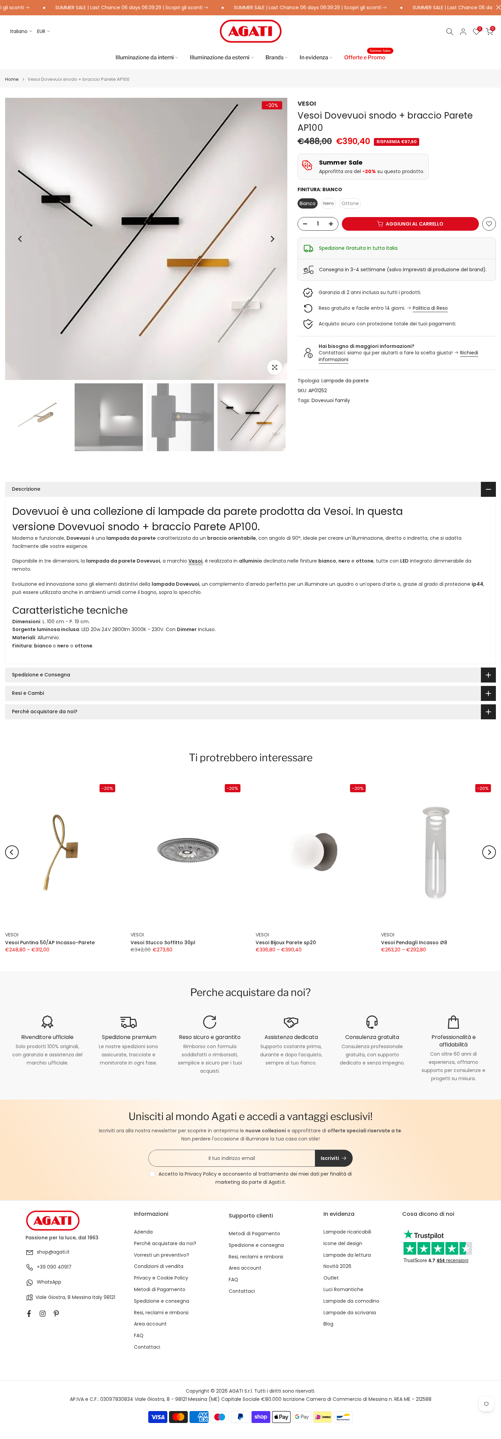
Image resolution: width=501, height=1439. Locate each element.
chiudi (496, 7)
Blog (328, 1324)
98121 (109, 1297)
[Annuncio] (103, 8)
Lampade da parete (345, 381)
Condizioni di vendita (158, 1266)
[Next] (272, 239)
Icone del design (342, 1243)
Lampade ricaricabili (347, 1232)
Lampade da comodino (351, 1301)
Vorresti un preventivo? (161, 1255)
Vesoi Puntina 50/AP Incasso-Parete (50, 942)
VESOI (307, 103)
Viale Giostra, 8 (53, 1297)
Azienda (143, 1232)
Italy (97, 1297)
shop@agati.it (53, 1252)
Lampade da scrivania (349, 1313)
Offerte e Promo (367, 57)
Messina (81, 1297)
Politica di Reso (430, 308)
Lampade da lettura (347, 1255)
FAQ (138, 1335)
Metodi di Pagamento (159, 1289)
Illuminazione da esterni (219, 57)
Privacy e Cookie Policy (161, 1278)
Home (12, 79)
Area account (150, 1324)
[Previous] (20, 239)
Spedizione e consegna (161, 1301)
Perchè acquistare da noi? (165, 1243)
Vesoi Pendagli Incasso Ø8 (414, 942)
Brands (274, 57)
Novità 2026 (337, 1266)
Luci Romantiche (343, 1289)
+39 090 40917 (54, 1267)
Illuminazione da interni (145, 57)
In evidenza (314, 57)
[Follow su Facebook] (29, 1313)
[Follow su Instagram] (42, 1313)
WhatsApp (49, 1282)
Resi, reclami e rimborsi (161, 1313)
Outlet (331, 1278)
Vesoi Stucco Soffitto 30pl (163, 942)
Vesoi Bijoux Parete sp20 (286, 942)
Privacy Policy (201, 1173)
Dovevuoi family (331, 400)
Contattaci (147, 1347)
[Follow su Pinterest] (56, 1313)
